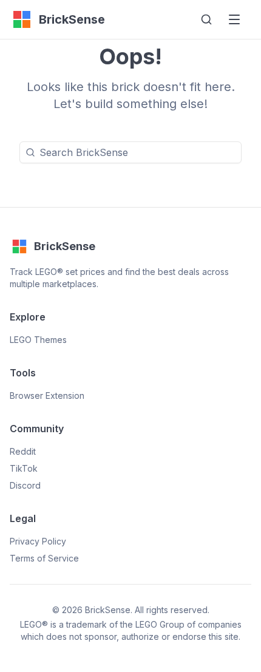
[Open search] (206, 19)
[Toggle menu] (234, 19)
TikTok (24, 468)
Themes (38, 339)
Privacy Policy (38, 541)
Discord (25, 485)
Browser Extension (47, 395)
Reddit (23, 451)
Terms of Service (44, 558)
